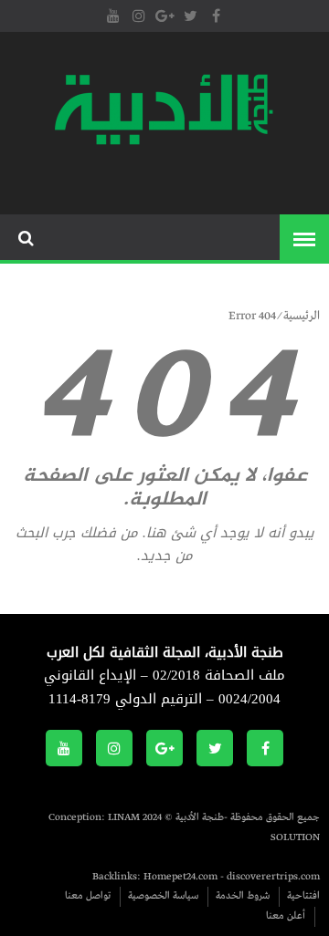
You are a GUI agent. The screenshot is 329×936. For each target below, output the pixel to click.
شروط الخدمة (243, 895)
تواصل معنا (88, 895)
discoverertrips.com (273, 876)
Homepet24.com (180, 876)
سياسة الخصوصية (163, 895)
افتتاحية (303, 895)
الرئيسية (301, 316)
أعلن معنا (285, 916)
